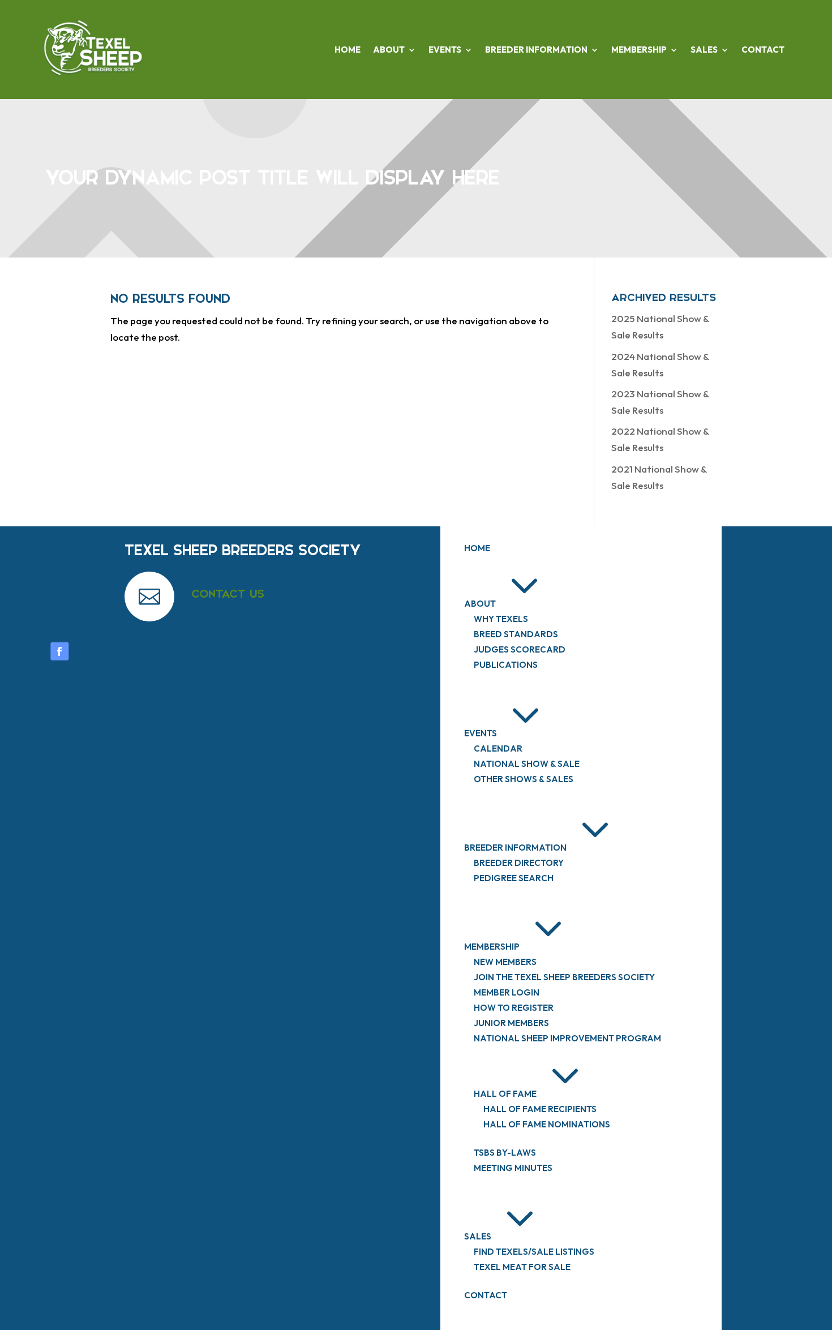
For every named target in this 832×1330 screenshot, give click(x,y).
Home (347, 49)
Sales (704, 49)
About (389, 49)
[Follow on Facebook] (59, 651)
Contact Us (227, 594)
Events (444, 49)
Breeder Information (536, 49)
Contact (762, 49)
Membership (639, 49)
